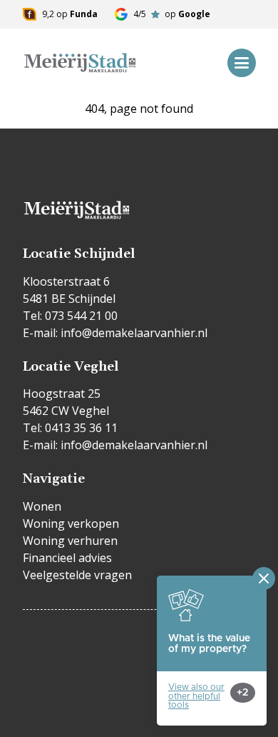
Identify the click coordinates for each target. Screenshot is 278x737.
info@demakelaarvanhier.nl (134, 333)
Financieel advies (67, 558)
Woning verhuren (70, 540)
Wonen (42, 506)
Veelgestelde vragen (77, 575)
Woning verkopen (71, 523)
